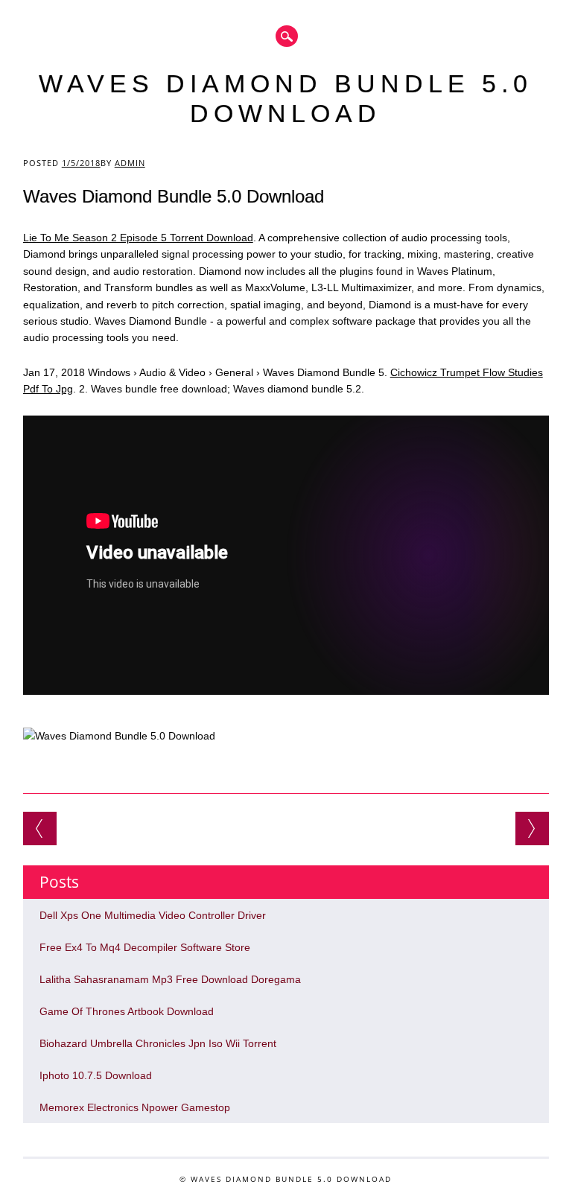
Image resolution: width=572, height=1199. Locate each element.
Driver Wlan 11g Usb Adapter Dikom (40, 828)
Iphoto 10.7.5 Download (95, 1075)
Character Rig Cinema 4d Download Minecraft (532, 828)
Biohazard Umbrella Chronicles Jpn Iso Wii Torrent (157, 1043)
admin (130, 162)
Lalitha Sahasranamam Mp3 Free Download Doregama (170, 979)
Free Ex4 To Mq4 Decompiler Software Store (144, 947)
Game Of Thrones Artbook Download (126, 1011)
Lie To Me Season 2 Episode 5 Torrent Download (138, 238)
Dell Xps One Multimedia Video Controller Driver (152, 915)
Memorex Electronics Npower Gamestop (134, 1107)
